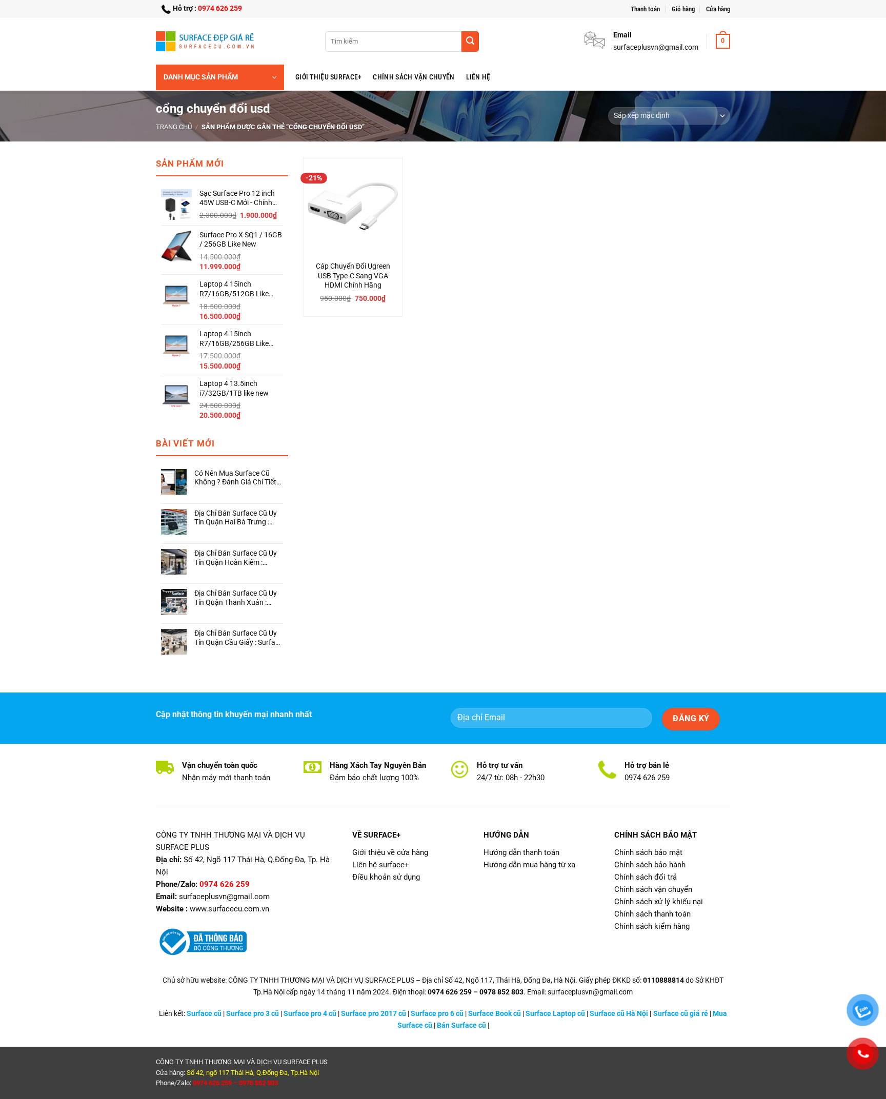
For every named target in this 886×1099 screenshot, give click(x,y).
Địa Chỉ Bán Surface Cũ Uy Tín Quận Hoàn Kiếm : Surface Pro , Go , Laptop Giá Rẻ (235, 558)
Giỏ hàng (683, 9)
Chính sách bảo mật (648, 852)
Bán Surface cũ (461, 1025)
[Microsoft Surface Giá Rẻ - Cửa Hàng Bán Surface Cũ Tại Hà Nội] (207, 41)
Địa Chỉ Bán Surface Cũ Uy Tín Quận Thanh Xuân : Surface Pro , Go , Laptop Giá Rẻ (235, 598)
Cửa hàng (718, 9)
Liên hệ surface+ (380, 864)
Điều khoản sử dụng (386, 877)
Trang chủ (174, 127)
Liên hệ (478, 77)
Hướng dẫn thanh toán (521, 852)
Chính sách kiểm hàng (652, 926)
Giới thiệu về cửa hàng (390, 852)
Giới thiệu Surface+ (328, 77)
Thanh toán (645, 9)
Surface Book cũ (494, 1013)
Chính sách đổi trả (645, 877)
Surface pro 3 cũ (252, 1013)
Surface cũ (204, 1013)
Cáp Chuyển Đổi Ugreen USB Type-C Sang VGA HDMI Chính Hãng (353, 276)
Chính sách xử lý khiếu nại (658, 901)
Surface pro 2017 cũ (373, 1013)
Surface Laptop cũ (555, 1013)
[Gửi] (470, 41)
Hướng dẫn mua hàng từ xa (529, 864)
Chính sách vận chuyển (413, 77)
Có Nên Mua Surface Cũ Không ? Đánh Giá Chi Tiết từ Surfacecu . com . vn (235, 478)
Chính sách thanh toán (652, 914)
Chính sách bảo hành (650, 864)
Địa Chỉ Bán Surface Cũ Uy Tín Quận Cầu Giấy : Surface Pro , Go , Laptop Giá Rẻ (238, 638)
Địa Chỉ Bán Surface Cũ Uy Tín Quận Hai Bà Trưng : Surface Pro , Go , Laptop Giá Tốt (235, 518)
